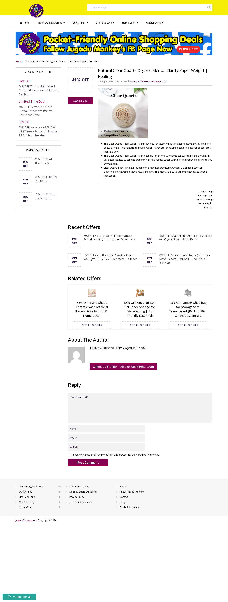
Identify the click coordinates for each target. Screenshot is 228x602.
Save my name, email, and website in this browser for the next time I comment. (116, 454)
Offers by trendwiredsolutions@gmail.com (123, 367)
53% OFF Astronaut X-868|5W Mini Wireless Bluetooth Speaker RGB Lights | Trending (38, 131)
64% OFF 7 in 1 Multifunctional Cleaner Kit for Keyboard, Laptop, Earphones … (38, 90)
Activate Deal (80, 100)
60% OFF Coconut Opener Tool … (45, 196)
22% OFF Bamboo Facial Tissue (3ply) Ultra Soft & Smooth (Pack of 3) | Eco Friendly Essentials (184, 259)
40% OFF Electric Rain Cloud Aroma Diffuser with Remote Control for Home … (35, 111)
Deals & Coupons (129, 507)
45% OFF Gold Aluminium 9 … (43, 161)
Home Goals (129, 22)
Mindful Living (153, 22)
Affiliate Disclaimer (79, 486)
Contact (124, 496)
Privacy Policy (76, 496)
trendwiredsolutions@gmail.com (150, 81)
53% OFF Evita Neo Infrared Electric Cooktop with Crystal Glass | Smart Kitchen (185, 237)
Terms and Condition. (80, 502)
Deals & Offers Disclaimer (83, 491)
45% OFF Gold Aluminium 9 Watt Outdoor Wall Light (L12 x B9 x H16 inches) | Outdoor (110, 257)
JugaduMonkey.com (26, 520)
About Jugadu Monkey (132, 491)
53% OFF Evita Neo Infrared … (46, 179)
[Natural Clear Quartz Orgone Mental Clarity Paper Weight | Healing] (80, 91)
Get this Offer (92, 325)
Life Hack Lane (104, 22)
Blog (122, 502)
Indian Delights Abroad (50, 22)
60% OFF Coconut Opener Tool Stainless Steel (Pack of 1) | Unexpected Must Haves (109, 237)
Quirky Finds (79, 22)
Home (25, 22)
